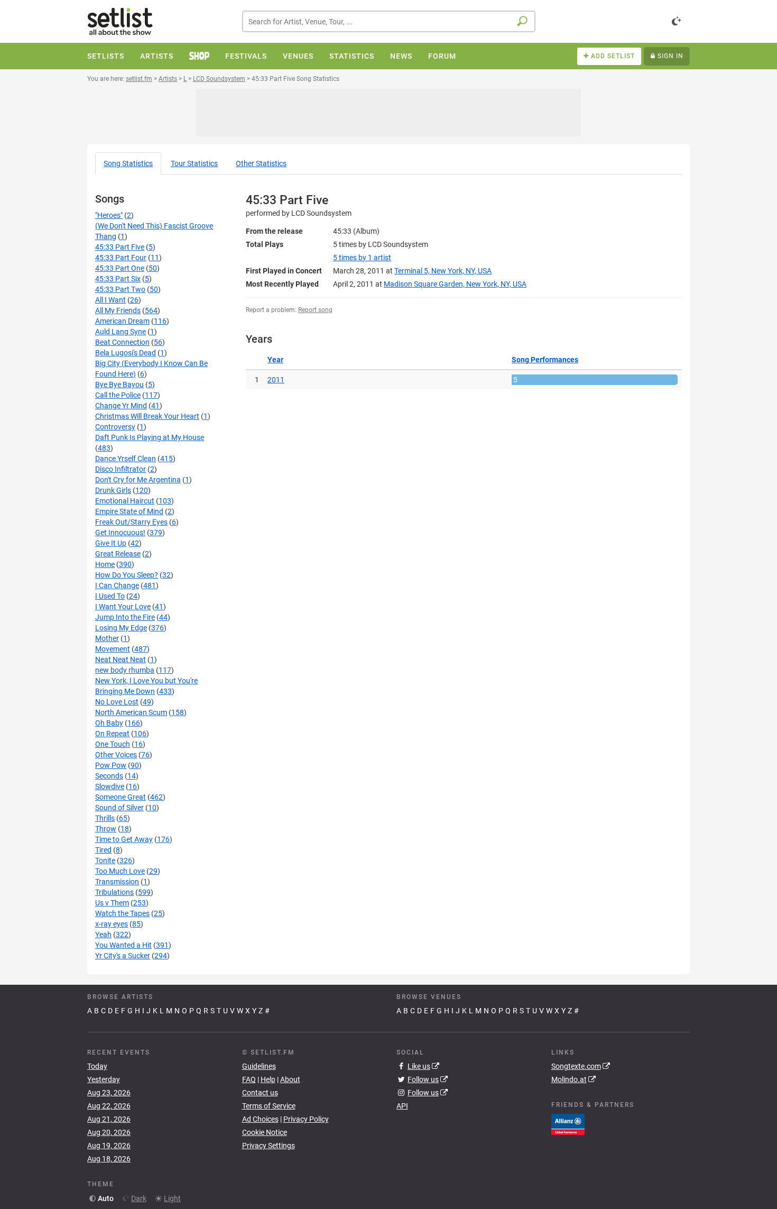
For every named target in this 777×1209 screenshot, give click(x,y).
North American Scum (131, 712)
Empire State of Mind (129, 511)
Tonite (105, 860)
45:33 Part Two (120, 289)
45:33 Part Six (118, 278)
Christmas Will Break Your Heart (147, 416)
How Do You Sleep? (126, 575)
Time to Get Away (124, 839)
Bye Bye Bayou (119, 384)
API (402, 1106)
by (362, 257)
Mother (107, 638)
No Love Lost (116, 702)
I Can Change (117, 585)
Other (261, 163)
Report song (315, 310)
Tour (194, 163)
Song (128, 163)
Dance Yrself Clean (125, 458)
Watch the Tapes (122, 913)
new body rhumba (124, 670)
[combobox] (388, 21)
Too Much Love (120, 871)
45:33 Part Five (119, 247)
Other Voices (116, 754)
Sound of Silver (119, 807)
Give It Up (110, 543)
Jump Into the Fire (125, 617)
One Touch (112, 744)
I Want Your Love (123, 606)
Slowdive (109, 786)
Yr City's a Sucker (122, 955)
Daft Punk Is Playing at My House (149, 437)
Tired (103, 850)
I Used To (110, 596)
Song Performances (545, 359)
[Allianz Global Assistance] (568, 1123)
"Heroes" (109, 215)
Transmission (117, 881)
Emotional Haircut (124, 501)
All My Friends (118, 310)
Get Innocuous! (120, 532)
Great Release (118, 553)
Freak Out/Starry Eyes (131, 522)
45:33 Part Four (120, 257)
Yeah (103, 934)
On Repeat (112, 733)
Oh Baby (109, 723)
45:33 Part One (119, 268)
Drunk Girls (113, 490)
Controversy (115, 427)
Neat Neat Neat (120, 659)
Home (105, 564)
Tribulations (114, 892)
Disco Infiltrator (120, 469)
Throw (105, 829)
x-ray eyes (111, 924)
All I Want (110, 300)
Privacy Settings (268, 1145)
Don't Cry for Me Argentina (138, 479)
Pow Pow (110, 765)
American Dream (122, 321)
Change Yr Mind (121, 405)
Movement (112, 649)
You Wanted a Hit (123, 945)
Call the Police (118, 395)
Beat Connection (122, 342)
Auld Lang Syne (120, 331)
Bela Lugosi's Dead (125, 353)
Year (275, 359)
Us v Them (112, 903)
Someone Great (120, 797)
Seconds (109, 776)
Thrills (105, 818)
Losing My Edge (121, 628)
